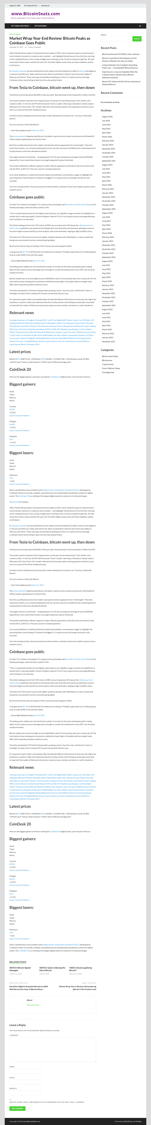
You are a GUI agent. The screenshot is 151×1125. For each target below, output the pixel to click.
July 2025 (106, 169)
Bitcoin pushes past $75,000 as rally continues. (121, 54)
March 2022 (107, 329)
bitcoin (82, 71)
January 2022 (107, 337)
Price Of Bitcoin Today (111, 368)
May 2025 (106, 177)
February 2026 (108, 141)
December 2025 (108, 149)
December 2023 (108, 245)
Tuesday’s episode (18, 71)
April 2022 (106, 325)
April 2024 (106, 229)
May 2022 (106, 321)
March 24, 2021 (37, 130)
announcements (19, 136)
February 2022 (108, 333)
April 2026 (106, 132)
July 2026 (106, 120)
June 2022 (106, 317)
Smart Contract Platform (19, 415)
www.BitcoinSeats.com (35, 14)
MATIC (12, 424)
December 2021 (108, 341)
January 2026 (107, 145)
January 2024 (107, 241)
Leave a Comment (34, 47)
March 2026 (107, 136)
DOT (11, 439)
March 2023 (107, 281)
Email (12, 1078)
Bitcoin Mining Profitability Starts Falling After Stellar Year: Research (46, 323)
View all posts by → (34, 1005)
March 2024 (107, 233)
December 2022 (108, 293)
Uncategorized (14, 34)
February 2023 (108, 285)
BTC (18, 359)
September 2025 (108, 161)
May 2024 (106, 225)
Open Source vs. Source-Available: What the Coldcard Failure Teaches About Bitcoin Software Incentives (120, 75)
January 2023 (107, 289)
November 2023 (108, 249)
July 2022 (106, 313)
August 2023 (107, 261)
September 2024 (108, 209)
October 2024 (107, 205)
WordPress (128, 1121)
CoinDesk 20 (55, 377)
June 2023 (106, 269)
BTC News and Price (30, 5)
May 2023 (106, 273)
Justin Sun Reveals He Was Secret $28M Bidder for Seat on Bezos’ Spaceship (46, 335)
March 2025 (107, 185)
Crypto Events (108, 364)
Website (13, 1088)
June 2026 (106, 124)
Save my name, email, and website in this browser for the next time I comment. (47, 1102)
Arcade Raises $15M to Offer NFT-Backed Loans (52, 329)
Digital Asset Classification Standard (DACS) (61, 490)
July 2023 (106, 265)
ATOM (12, 409)
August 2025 (107, 165)
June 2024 (106, 221)
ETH (43, 359)
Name (12, 1067)
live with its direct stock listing (78, 204)
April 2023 (106, 277)
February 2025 (108, 189)
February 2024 (108, 237)
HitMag (138, 1121)
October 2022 (107, 301)
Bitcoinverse (45, 5)
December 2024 (108, 197)
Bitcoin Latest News (110, 356)
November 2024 (108, 201)
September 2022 (108, 305)
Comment (14, 1035)
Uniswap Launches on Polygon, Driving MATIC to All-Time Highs (35, 320)
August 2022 (107, 309)
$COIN (26, 252)
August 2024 (107, 213)
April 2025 (106, 181)
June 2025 (106, 173)
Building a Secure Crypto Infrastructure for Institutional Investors (56, 341)
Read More (13, 502)
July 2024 (106, 217)
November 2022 (108, 297)
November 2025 (108, 153)
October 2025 (107, 157)
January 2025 (107, 193)
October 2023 (107, 253)
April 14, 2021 (39, 261)
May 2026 (106, 128)
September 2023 (108, 257)
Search (103, 35)
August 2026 (107, 116)
